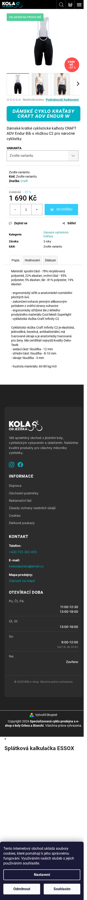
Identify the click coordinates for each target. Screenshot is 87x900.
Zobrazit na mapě (22, 581)
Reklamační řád (20, 500)
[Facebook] (20, 464)
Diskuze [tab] (50, 260)
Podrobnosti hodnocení (62, 99)
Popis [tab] (15, 260)
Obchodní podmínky (24, 493)
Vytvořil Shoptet (46, 715)
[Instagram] (11, 464)
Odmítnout (21, 889)
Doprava (15, 485)
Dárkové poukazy (22, 523)
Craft (24, 181)
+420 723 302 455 (23, 552)
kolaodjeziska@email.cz (26, 566)
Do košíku (64, 209)
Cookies (15, 515)
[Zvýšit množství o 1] (36, 209)
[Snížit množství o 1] (15, 209)
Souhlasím (62, 889)
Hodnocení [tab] (32, 260)
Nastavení (42, 875)
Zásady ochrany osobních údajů (32, 508)
